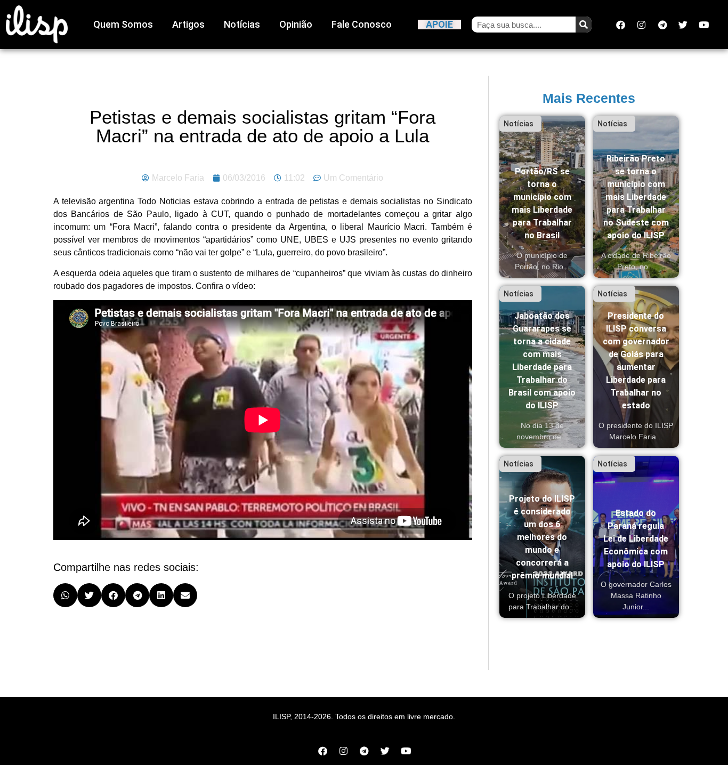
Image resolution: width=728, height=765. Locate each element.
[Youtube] (704, 24)
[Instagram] (642, 24)
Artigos (188, 24)
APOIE (439, 24)
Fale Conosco (361, 24)
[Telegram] (662, 24)
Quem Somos (123, 24)
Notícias (242, 24)
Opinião (295, 24)
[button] (65, 595)
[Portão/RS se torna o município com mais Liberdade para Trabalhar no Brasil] (542, 197)
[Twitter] (683, 24)
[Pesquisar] (584, 25)
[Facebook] (621, 24)
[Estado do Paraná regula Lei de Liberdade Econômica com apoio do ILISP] (636, 537)
